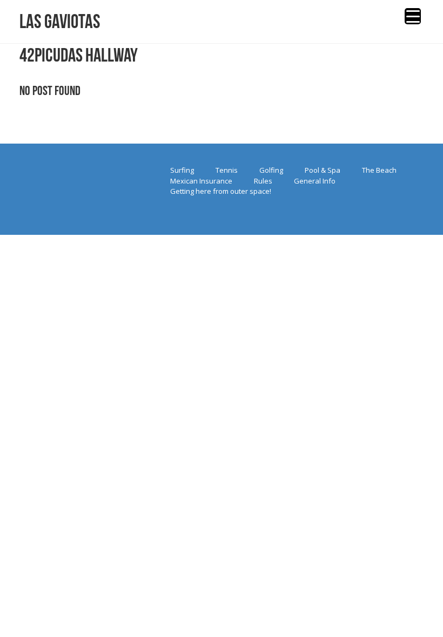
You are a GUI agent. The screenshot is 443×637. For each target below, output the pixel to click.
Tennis (227, 170)
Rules (263, 181)
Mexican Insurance (201, 181)
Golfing (271, 170)
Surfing (182, 170)
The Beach (379, 170)
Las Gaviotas (59, 21)
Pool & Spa (322, 170)
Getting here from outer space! (220, 191)
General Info (314, 181)
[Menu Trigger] (413, 16)
